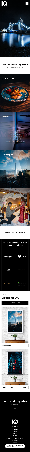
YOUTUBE (15, 435)
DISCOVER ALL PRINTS (15, 302)
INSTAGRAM (15, 429)
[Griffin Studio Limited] (15, 446)
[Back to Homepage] (4, 3)
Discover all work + (15, 232)
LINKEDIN (15, 433)
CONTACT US (15, 426)
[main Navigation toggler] (27, 3)
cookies (15, 442)
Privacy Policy (15, 440)
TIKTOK (15, 431)
